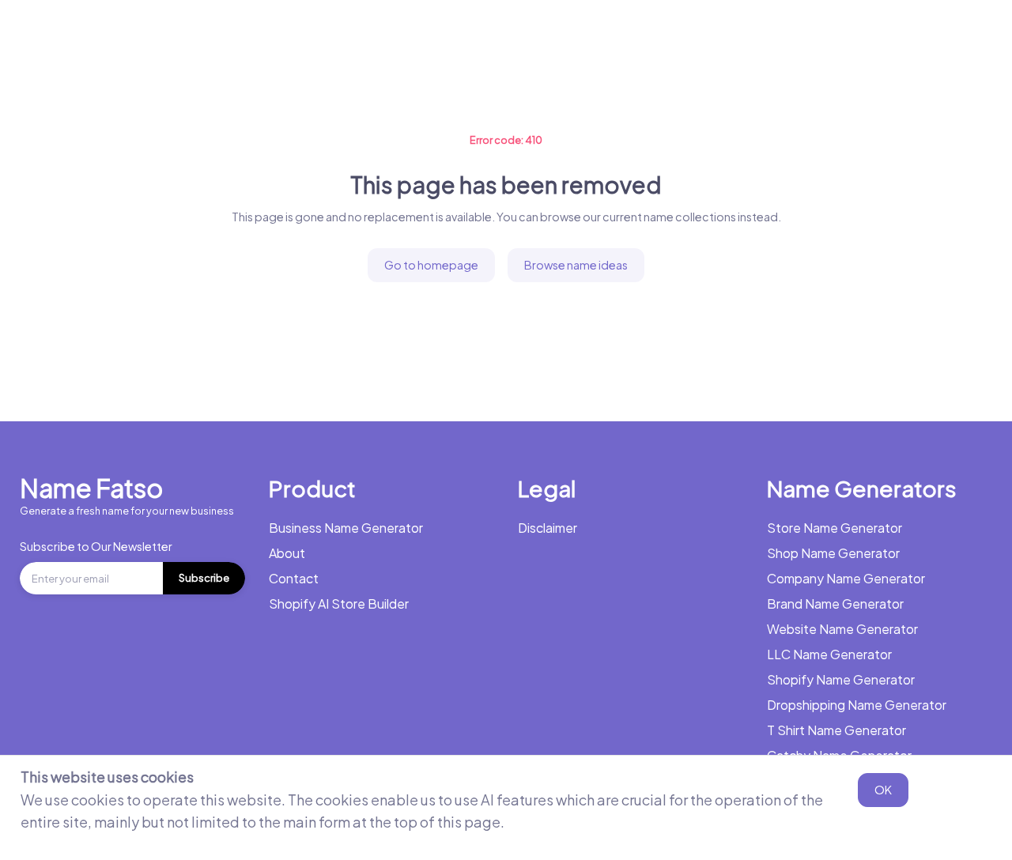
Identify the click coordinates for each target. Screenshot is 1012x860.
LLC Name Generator (829, 654)
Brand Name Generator (835, 603)
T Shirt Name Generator (836, 730)
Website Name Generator (842, 628)
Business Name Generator (204, 35)
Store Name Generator (834, 527)
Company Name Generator (846, 578)
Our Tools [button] (656, 35)
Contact (294, 578)
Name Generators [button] (363, 35)
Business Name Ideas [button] (522, 35)
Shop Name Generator (833, 553)
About (287, 553)
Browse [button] (751, 35)
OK (883, 790)
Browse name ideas (576, 265)
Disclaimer (547, 527)
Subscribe (204, 577)
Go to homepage (431, 265)
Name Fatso (91, 488)
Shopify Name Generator (841, 679)
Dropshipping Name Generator (856, 704)
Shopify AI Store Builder (339, 603)
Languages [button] (850, 35)
